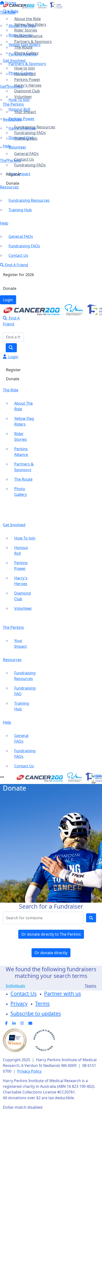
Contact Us (24, 159)
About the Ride (27, 18)
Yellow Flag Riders (30, 24)
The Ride (10, 11)
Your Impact (25, 111)
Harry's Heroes (28, 85)
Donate (12, 183)
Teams (90, 985)
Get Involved (14, 60)
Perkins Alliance (28, 35)
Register (13, 174)
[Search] (11, 347)
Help (7, 146)
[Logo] (32, 4)
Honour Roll (25, 73)
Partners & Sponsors (33, 41)
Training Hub (25, 138)
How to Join (24, 68)
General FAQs (26, 153)
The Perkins (13, 104)
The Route (23, 47)
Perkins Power (27, 79)
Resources (12, 119)
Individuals (15, 985)
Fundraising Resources (34, 127)
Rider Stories (25, 30)
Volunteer (23, 96)
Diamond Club (27, 91)
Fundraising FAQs (30, 132)
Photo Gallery (26, 53)
